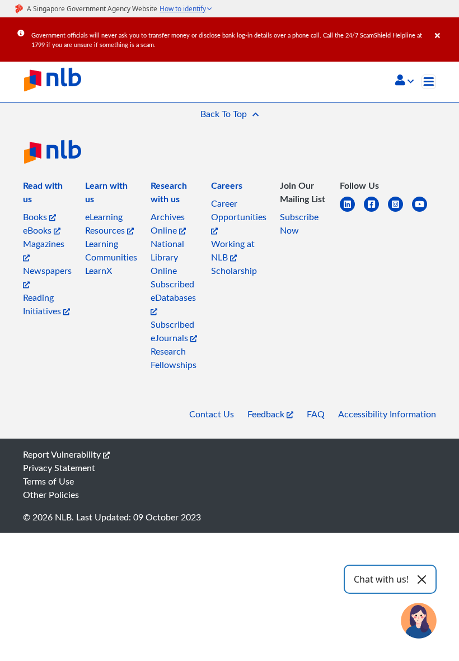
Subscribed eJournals (172, 331)
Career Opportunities (238, 210)
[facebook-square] (376, 211)
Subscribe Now (299, 223)
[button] (404, 81)
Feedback (267, 414)
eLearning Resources (106, 223)
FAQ (316, 414)
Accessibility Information (387, 414)
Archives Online (168, 223)
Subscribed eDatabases (173, 291)
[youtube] (424, 211)
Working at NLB (233, 250)
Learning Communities (111, 250)
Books (36, 217)
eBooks (38, 230)
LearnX (98, 270)
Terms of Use (48, 481)
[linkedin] (352, 211)
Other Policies (51, 494)
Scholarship (234, 270)
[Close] (445, 27)
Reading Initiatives (43, 304)
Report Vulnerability (63, 454)
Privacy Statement (59, 468)
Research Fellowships (173, 358)
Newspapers (47, 270)
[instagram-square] (400, 211)
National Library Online (167, 257)
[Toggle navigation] (428, 82)
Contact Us (211, 414)
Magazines (43, 244)
